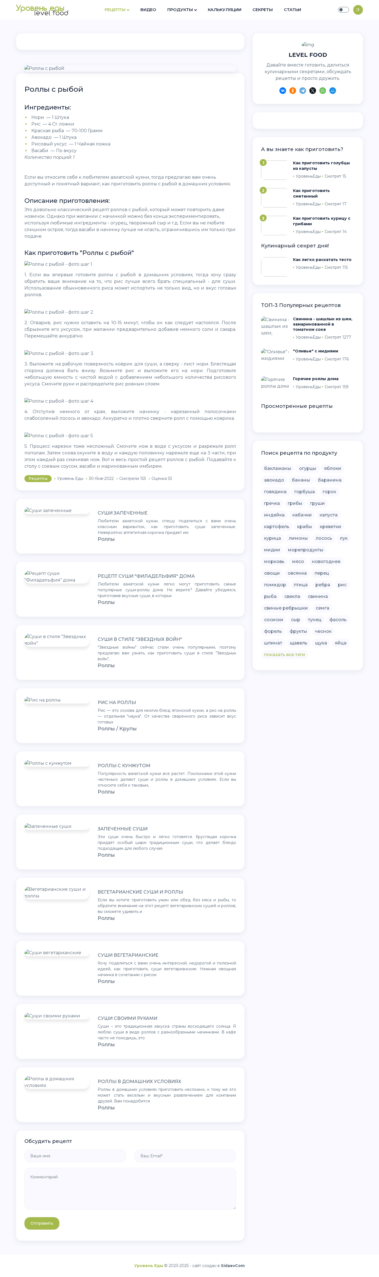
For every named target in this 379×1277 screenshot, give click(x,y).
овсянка (297, 573)
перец (322, 573)
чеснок (323, 631)
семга (322, 608)
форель (273, 631)
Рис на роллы (117, 702)
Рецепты (115, 9)
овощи (272, 573)
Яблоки (332, 468)
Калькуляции (224, 9)
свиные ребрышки (286, 608)
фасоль (338, 619)
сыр (295, 619)
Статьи (292, 9)
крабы (304, 526)
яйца (341, 643)
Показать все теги (284, 654)
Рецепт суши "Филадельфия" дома (146, 576)
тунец (315, 619)
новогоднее (326, 561)
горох (329, 491)
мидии (272, 549)
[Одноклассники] (293, 91)
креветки (330, 526)
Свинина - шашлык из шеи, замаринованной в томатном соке (322, 324)
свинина (318, 596)
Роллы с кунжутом (124, 765)
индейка (274, 515)
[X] (313, 91)
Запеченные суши (123, 828)
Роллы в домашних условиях (139, 1081)
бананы (301, 480)
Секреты (262, 9)
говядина (275, 491)
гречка (272, 503)
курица (272, 538)
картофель (276, 526)
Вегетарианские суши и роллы (140, 892)
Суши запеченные (123, 513)
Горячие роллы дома (315, 378)
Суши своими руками (127, 1018)
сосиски (273, 619)
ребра (322, 584)
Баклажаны (277, 468)
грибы (295, 503)
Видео (148, 9)
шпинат (273, 643)
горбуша (304, 491)
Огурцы (307, 468)
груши (317, 503)
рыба (270, 596)
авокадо (274, 480)
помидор (275, 584)
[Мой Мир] (333, 91)
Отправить (42, 1223)
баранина (330, 480)
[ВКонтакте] (283, 91)
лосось (324, 538)
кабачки (302, 515)
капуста (329, 515)
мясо (298, 561)
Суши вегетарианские (128, 955)
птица (301, 584)
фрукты (298, 631)
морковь (274, 561)
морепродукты (306, 549)
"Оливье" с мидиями (315, 351)
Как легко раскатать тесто (322, 259)
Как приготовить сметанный (311, 193)
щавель (298, 643)
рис (342, 584)
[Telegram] (303, 91)
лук (344, 538)
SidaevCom (233, 1265)
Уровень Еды (148, 1265)
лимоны (298, 538)
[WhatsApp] (323, 91)
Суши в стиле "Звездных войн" (140, 639)
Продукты (180, 9)
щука (321, 643)
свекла (292, 596)
